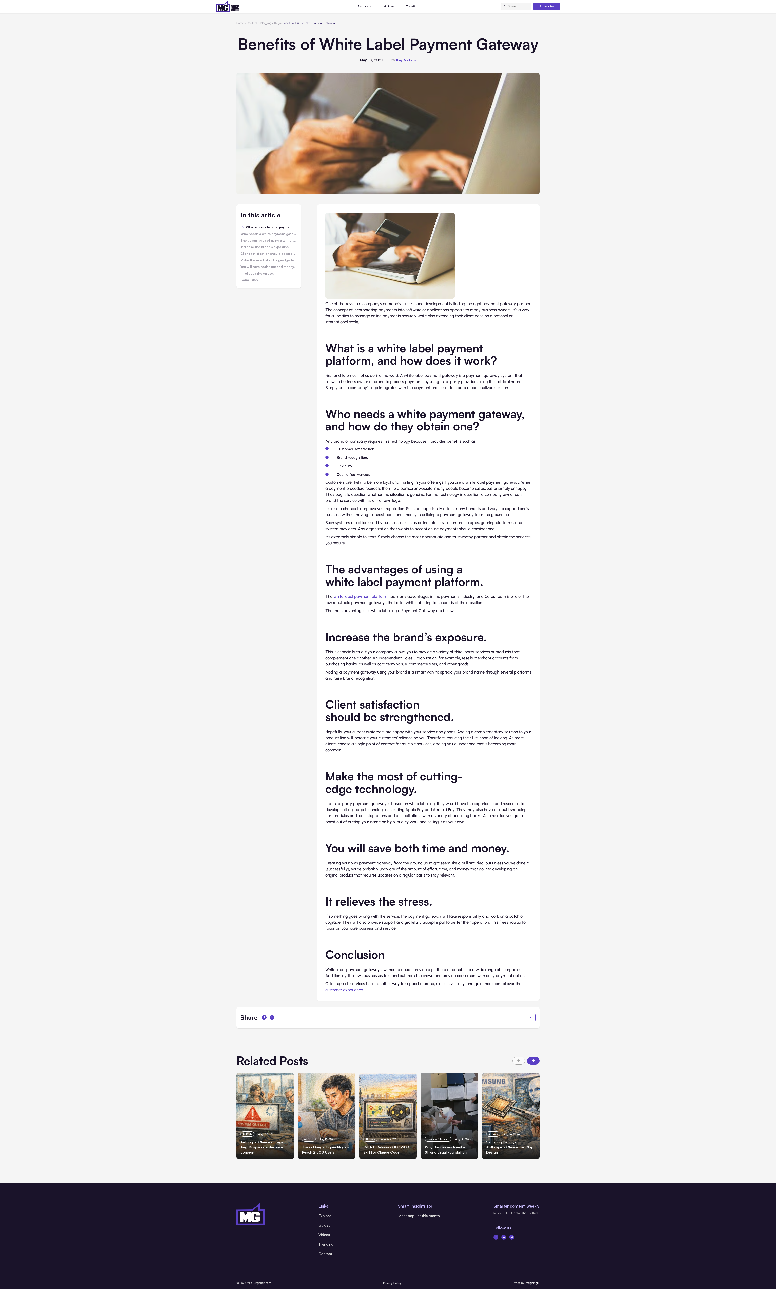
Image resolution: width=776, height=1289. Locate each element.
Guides (389, 6)
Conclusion (249, 280)
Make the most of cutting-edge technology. (268, 260)
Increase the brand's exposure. (264, 247)
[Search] (504, 6)
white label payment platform (360, 596)
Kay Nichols (406, 60)
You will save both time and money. (267, 267)
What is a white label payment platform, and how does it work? (271, 227)
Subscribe (547, 6)
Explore (324, 1215)
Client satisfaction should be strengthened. (268, 254)
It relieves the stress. (257, 273)
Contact (325, 1253)
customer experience (344, 989)
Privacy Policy (392, 1283)
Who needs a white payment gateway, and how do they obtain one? (268, 234)
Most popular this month (419, 1215)
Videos (324, 1234)
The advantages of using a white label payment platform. (268, 240)
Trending (412, 6)
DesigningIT (532, 1283)
